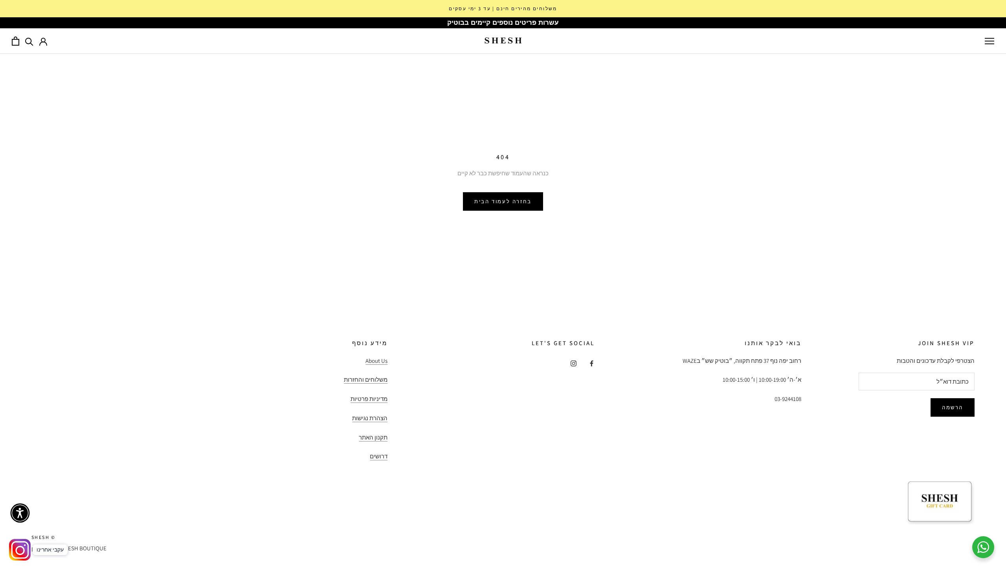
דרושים (378, 456)
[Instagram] (573, 363)
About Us (376, 360)
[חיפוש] (29, 41)
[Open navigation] (989, 40)
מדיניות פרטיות (369, 399)
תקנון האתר (373, 437)
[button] (20, 513)
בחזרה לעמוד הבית (503, 201)
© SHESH (43, 537)
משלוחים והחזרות (365, 379)
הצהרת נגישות (369, 418)
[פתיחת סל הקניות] (15, 41)
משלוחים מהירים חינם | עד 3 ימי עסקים (503, 8)
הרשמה (952, 407)
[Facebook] (592, 363)
